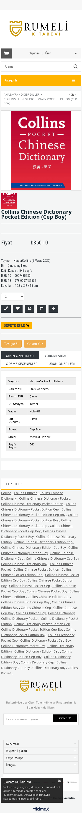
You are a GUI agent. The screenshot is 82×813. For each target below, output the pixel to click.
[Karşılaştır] (41, 309)
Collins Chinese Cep (36, 607)
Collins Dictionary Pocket (19, 618)
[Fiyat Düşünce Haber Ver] (53, 309)
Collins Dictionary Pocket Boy (23, 646)
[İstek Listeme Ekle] (29, 309)
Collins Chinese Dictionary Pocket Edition (32, 504)
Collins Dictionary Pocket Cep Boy (45, 640)
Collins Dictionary (61, 613)
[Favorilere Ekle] (18, 309)
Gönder (65, 718)
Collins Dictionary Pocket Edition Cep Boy (32, 629)
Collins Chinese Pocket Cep (29, 586)
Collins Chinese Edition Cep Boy (25, 602)
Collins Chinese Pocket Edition (36, 569)
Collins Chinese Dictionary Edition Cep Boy (33, 547)
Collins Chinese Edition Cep (48, 597)
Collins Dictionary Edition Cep (36, 651)
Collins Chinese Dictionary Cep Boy (52, 558)
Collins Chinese (25, 493)
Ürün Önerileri (62, 363)
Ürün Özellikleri (20, 355)
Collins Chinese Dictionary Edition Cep (43, 542)
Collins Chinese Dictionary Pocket (44, 498)
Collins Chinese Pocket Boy (47, 591)
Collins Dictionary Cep (37, 662)
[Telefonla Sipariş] (6, 309)
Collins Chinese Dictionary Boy (24, 564)
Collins (6, 493)
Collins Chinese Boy (31, 613)
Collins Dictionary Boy (48, 668)
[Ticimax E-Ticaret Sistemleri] (41, 809)
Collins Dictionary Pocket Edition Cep (42, 624)
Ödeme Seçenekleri (22, 363)
